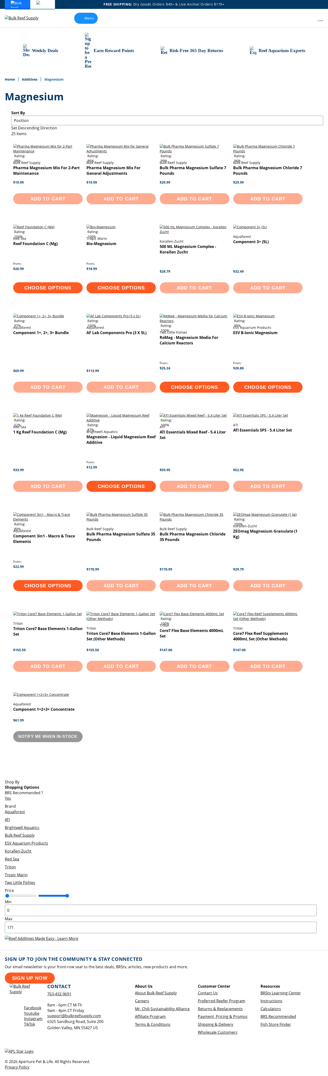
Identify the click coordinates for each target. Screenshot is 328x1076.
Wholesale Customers (217, 1032)
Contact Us (208, 993)
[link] (310, 18)
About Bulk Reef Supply (156, 993)
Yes (8, 798)
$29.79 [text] (238, 569)
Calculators (271, 1008)
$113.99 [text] (92, 370)
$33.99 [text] (18, 470)
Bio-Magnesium (101, 243)
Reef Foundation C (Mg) (35, 243)
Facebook (32, 1007)
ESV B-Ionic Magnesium (255, 332)
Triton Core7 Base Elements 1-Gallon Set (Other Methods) (121, 636)
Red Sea (12, 859)
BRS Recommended (278, 1016)
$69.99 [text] (18, 370)
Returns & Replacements (220, 1008)
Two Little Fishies (20, 882)
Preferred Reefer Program (221, 1001)
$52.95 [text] (238, 470)
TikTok (29, 1024)
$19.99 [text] (18, 182)
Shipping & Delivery (215, 1024)
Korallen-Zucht (18, 851)
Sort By (18, 112)
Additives (30, 79)
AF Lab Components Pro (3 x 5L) (116, 332)
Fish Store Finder (276, 1024)
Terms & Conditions (152, 1024)
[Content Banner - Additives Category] (41, 938)
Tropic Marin (16, 875)
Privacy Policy (17, 1067)
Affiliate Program (150, 1016)
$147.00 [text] (166, 650)
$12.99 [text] (91, 467)
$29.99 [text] (165, 182)
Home (10, 79)
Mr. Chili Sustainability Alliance (162, 1008)
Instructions (271, 1001)
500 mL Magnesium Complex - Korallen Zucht (188, 249)
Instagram (33, 1018)
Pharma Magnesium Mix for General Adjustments (113, 170)
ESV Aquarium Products (26, 843)
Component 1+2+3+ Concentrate (43, 709)
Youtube (31, 1013)
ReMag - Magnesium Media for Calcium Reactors (189, 340)
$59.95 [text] (165, 470)
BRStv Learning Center (281, 993)
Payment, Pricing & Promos (223, 1016)
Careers (142, 1001)
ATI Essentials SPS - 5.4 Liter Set (262, 430)
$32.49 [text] (238, 271)
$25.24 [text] (165, 368)
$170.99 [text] (92, 569)
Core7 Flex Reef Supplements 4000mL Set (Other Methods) (260, 636)
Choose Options (47, 287)
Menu (89, 18)
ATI (7, 819)
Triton (10, 867)
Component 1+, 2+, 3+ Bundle (41, 332)
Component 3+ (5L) (251, 241)
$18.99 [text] (91, 268)
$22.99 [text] (18, 566)
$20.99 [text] (18, 268)
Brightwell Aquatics (22, 827)
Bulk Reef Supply (20, 835)
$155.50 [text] (19, 650)
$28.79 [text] (165, 271)
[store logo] (25, 18)
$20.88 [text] (238, 368)
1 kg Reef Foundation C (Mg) (40, 432)
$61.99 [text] (18, 720)
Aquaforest (15, 811)
